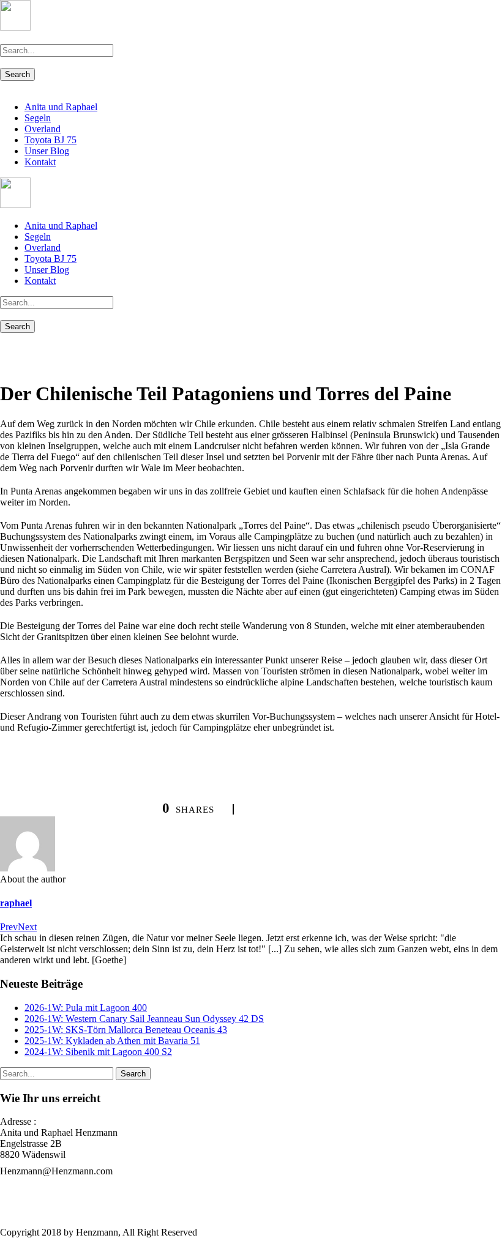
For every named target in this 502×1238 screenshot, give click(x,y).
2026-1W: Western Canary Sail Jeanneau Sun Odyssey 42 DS (144, 1018)
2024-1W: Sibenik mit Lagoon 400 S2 (98, 1051)
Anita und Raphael (60, 107)
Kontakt (40, 162)
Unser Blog (46, 151)
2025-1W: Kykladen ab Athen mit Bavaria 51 (112, 1040)
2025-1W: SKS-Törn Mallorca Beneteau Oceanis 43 (125, 1029)
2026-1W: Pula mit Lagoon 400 (85, 1007)
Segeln (37, 118)
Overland (42, 129)
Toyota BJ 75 (50, 140)
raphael (16, 903)
